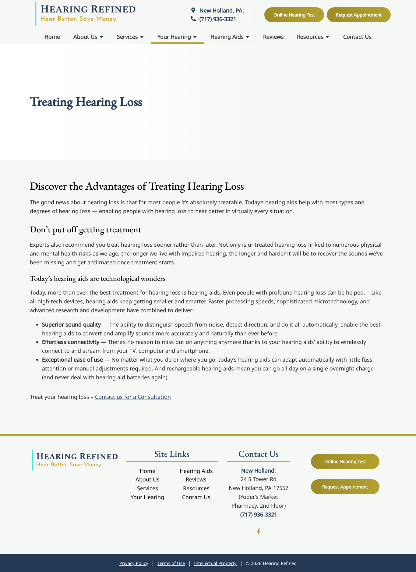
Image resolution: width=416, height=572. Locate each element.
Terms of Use (171, 563)
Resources (311, 36)
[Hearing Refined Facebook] (259, 532)
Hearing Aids (227, 36)
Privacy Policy (133, 563)
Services (128, 36)
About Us (86, 36)
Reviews (273, 36)
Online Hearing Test (345, 461)
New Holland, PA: (221, 10)
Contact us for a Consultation (133, 396)
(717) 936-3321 (217, 19)
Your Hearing (174, 36)
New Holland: (258, 470)
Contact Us (357, 36)
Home (52, 36)
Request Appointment (345, 487)
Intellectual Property (215, 563)
